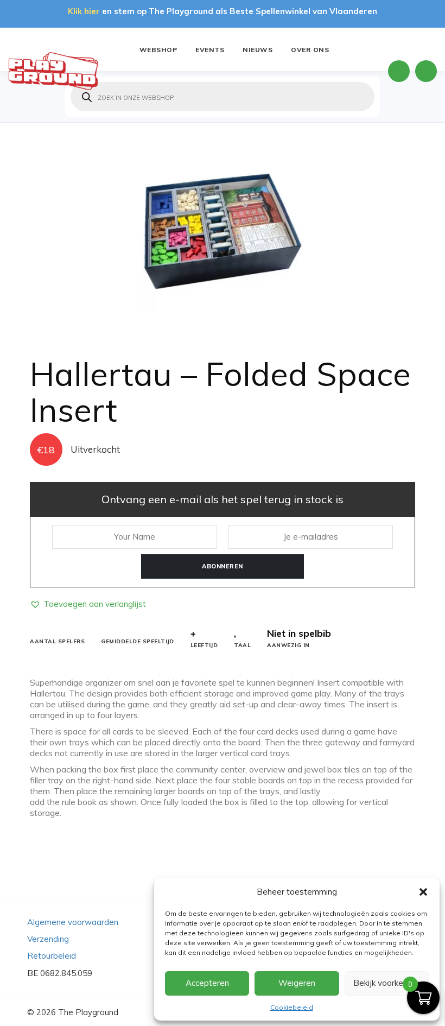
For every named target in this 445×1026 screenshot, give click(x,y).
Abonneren (222, 566)
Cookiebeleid (291, 1007)
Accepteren (207, 983)
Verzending (48, 939)
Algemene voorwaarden (72, 922)
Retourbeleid (51, 956)
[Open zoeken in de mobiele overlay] (222, 97)
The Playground (88, 1012)
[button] (423, 891)
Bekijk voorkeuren (386, 983)
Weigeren (296, 983)
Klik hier (84, 11)
